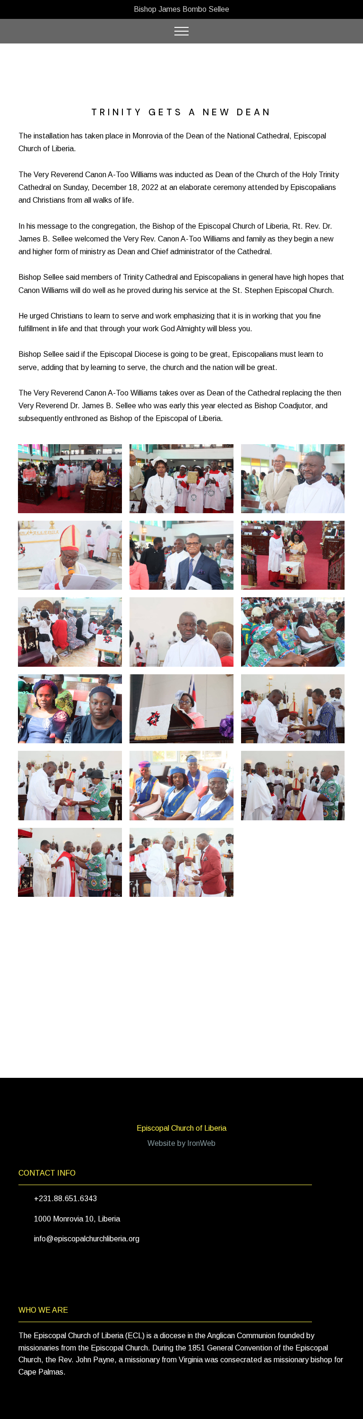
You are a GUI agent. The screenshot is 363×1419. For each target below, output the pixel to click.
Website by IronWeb (181, 1143)
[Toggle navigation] (181, 31)
